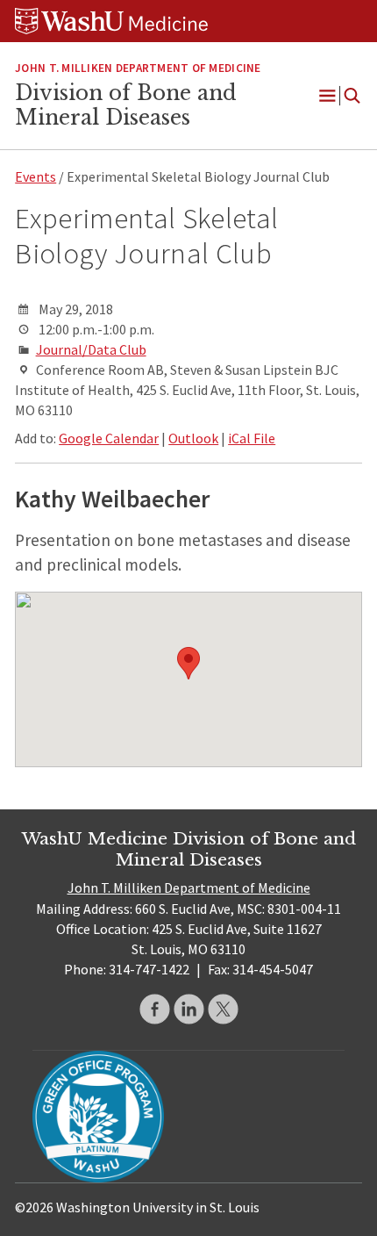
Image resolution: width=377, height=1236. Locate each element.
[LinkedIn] (189, 1009)
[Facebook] (154, 1009)
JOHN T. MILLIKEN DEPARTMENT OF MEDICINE (137, 68)
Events (35, 176)
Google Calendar (109, 438)
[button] (188, 663)
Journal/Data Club (91, 349)
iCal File (251, 438)
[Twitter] (223, 1009)
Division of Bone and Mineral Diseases (126, 105)
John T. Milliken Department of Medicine (189, 887)
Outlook (193, 438)
